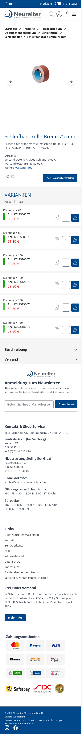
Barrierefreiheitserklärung (21, 572)
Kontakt (9, 540)
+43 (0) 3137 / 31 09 (17, 471)
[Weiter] (71, 81)
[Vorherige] (10, 81)
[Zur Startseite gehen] (23, 14)
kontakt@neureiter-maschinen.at (26, 482)
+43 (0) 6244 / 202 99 (18, 451)
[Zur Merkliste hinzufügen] (13, 176)
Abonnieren (66, 404)
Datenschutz (13, 561)
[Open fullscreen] (41, 77)
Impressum (12, 567)
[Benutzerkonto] (59, 14)
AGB (7, 551)
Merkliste (46, 3)
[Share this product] (7, 176)
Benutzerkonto (14, 545)
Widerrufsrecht (14, 556)
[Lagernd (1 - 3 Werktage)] (4, 216)
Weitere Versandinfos (18, 167)
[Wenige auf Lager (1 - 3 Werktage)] (4, 306)
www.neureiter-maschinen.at (20, 720)
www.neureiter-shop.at (51, 720)
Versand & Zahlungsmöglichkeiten (26, 578)
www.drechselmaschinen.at (19, 723)
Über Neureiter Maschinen (22, 535)
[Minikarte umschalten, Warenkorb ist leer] (67, 14)
